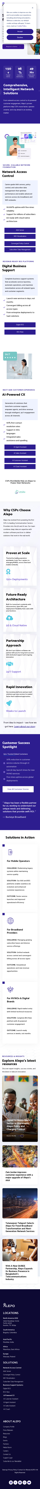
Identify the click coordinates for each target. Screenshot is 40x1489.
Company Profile (8, 1426)
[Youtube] (29, 1483)
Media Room (7, 1447)
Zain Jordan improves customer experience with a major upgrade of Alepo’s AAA (19, 1176)
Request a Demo (12, 47)
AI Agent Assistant (9, 1402)
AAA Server (7, 1371)
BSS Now (6, 1392)
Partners (6, 1444)
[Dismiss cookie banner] (32, 8)
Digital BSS (7, 1388)
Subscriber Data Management (13, 1381)
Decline (20, 37)
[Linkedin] (11, 1483)
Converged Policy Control (11, 1374)
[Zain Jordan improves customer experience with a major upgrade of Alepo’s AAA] (20, 1156)
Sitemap (4, 1470)
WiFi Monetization (9, 1378)
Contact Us (7, 1454)
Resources (6, 1433)
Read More (11, 1136)
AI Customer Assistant (10, 1399)
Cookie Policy (21, 26)
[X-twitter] (15, 1483)
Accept (20, 31)
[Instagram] (25, 1483)
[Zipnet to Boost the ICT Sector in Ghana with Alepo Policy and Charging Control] (20, 1109)
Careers (5, 1451)
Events (5, 1440)
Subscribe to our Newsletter (12, 1461)
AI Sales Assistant (9, 1405)
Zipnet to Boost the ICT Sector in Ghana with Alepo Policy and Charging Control (19, 1124)
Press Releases (8, 1430)
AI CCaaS (6, 1409)
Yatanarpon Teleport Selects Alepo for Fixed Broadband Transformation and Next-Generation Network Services (20, 1227)
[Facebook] (20, 1483)
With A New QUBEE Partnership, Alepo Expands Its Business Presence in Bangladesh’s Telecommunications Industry (19, 1272)
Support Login (8, 1457)
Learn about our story (24, 726)
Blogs (5, 1437)
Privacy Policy (12, 1470)
